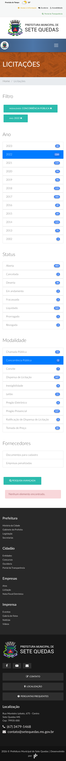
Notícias (6, 620)
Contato (34, 677)
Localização (34, 687)
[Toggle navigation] (56, 45)
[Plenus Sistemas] (35, 756)
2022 (14, 118)
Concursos (8, 560)
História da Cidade (11, 526)
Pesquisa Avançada (24, 481)
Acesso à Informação (27, 8)
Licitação (7, 590)
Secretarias (8, 538)
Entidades (7, 556)
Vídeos (6, 624)
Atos (5, 586)
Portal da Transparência (52, 14)
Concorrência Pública (29, 108)
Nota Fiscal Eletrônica (13, 594)
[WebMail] (27, 665)
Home (6, 81)
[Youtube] (17, 665)
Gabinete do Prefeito (13, 530)
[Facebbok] (7, 665)
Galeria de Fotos (10, 616)
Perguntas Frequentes (34, 696)
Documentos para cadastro (22, 455)
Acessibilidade (57, 8)
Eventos (6, 612)
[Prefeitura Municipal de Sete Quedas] (33, 27)
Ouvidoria (44, 8)
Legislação (7, 534)
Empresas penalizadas (19, 463)
